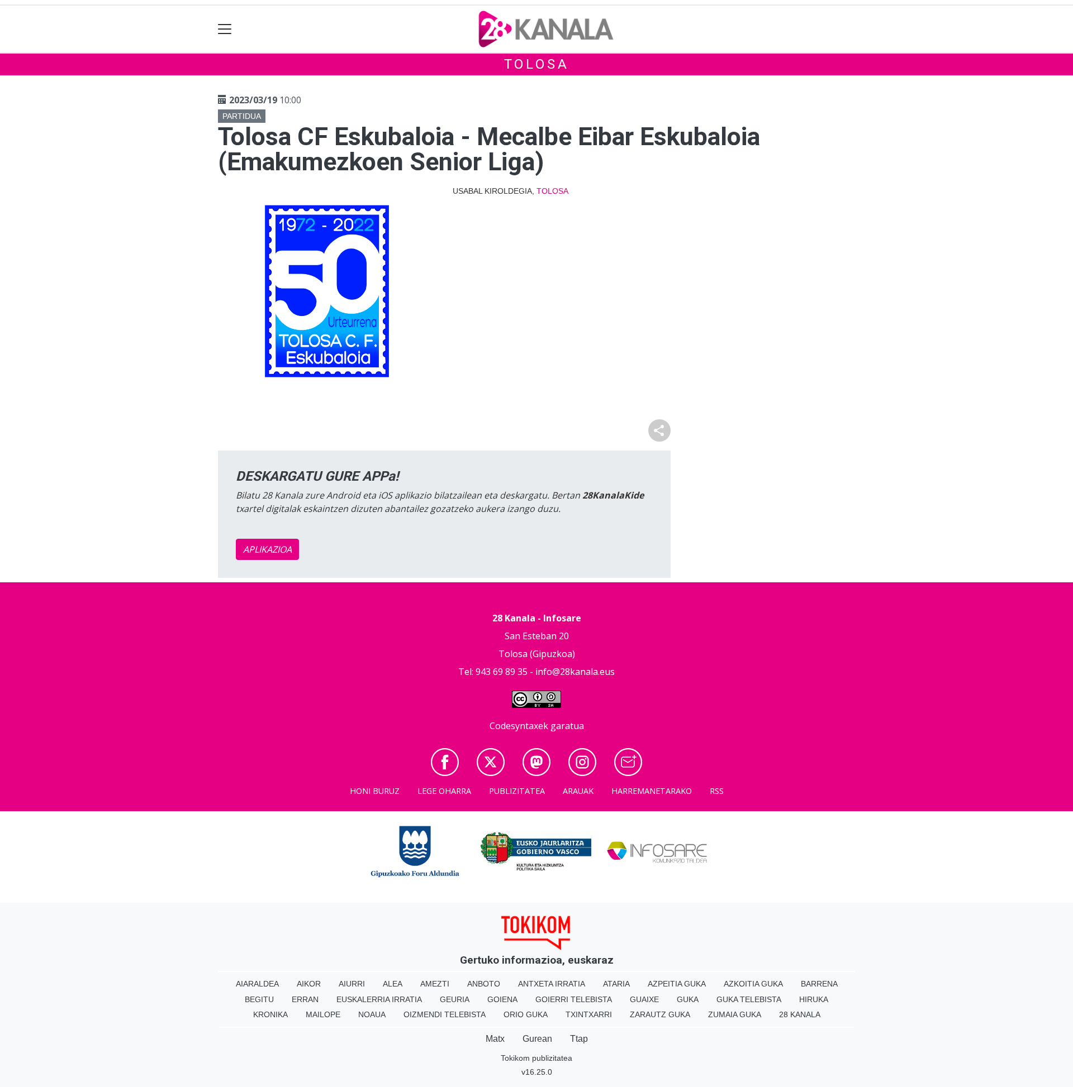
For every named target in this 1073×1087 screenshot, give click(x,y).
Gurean (537, 1038)
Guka (688, 999)
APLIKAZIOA (267, 549)
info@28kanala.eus (575, 671)
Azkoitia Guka (753, 983)
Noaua (372, 1014)
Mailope (323, 1014)
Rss (717, 791)
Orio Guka (526, 1014)
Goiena (502, 999)
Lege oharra (444, 791)
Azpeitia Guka (677, 983)
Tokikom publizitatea (536, 1058)
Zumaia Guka (734, 1014)
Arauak (578, 791)
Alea (392, 983)
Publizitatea (517, 791)
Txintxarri (589, 1014)
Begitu (259, 999)
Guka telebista (748, 999)
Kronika (270, 1014)
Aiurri (352, 983)
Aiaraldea (257, 983)
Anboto (483, 983)
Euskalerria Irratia (379, 999)
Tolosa (536, 64)
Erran (305, 999)
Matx (495, 1038)
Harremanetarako (651, 791)
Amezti (434, 983)
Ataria (616, 983)
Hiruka (813, 999)
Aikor (309, 983)
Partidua (241, 116)
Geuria (454, 999)
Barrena (819, 983)
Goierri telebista (573, 999)
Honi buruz (375, 791)
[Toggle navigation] (225, 29)
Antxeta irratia (551, 983)
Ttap (579, 1038)
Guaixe (644, 999)
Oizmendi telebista (444, 1014)
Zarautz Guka (660, 1014)
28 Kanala (799, 1014)
